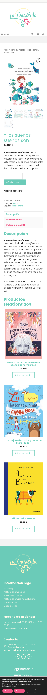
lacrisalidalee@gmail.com (21, 650)
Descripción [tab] (12, 214)
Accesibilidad (10, 602)
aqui (14, 686)
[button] (38, 60)
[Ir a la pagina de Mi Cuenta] (32, 33)
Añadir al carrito (14, 182)
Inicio (6, 50)
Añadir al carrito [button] (23, 375)
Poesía (22, 50)
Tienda (13, 50)
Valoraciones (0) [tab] (15, 225)
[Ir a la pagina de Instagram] (18, 656)
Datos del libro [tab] (14, 219)
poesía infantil (18, 206)
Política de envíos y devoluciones (20, 599)
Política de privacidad (14, 592)
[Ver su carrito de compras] (37, 34)
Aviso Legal (9, 588)
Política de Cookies (13, 595)
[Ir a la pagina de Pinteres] (29, 656)
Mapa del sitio (10, 606)
